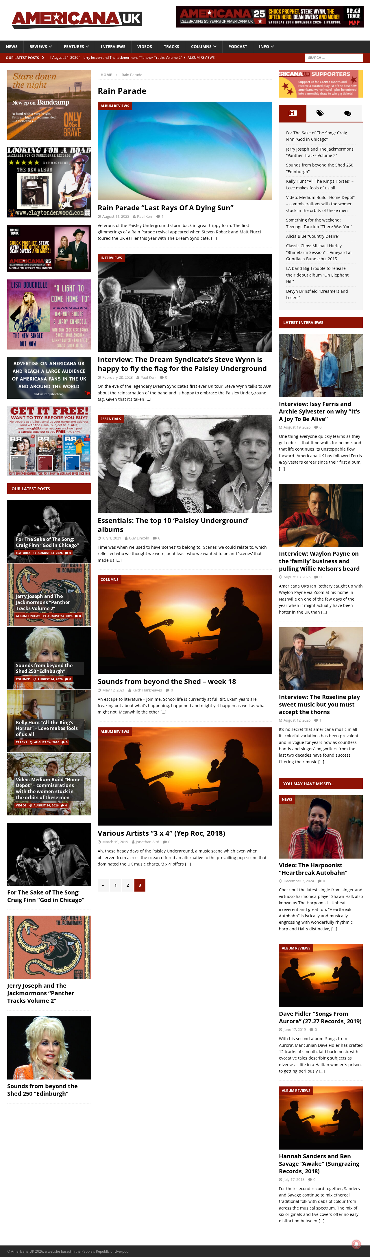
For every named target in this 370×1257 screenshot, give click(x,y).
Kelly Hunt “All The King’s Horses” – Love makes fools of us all (47, 728)
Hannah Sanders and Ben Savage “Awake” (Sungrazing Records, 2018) (319, 1163)
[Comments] (348, 113)
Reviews (38, 46)
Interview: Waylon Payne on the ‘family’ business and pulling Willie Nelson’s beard (319, 561)
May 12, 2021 (113, 690)
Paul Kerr (145, 216)
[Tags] (320, 113)
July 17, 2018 (294, 1179)
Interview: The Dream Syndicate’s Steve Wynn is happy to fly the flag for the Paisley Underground (182, 363)
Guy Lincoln (139, 538)
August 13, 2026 (297, 576)
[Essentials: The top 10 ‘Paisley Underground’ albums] (185, 464)
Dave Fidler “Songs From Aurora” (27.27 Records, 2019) (320, 1017)
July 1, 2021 (111, 538)
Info (264, 46)
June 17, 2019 (295, 1029)
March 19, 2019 (115, 841)
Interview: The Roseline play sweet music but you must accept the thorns (319, 704)
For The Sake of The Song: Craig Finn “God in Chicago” (47, 542)
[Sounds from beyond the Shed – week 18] (185, 624)
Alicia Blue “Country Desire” (312, 236)
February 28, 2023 (117, 377)
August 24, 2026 (50, 553)
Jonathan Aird (147, 841)
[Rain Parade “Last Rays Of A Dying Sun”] (185, 151)
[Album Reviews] (321, 975)
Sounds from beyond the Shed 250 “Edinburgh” (44, 668)
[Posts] (292, 113)
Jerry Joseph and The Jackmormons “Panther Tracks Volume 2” (43, 602)
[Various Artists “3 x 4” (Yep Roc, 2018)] (185, 776)
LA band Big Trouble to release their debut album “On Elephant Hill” (317, 275)
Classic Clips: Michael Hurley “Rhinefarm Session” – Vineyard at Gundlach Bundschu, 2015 (319, 252)
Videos (144, 46)
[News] (321, 826)
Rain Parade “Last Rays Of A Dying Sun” (166, 207)
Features (74, 46)
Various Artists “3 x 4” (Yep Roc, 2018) (161, 833)
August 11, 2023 (115, 216)
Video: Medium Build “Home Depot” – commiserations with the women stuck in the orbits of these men (48, 788)
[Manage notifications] (356, 1244)
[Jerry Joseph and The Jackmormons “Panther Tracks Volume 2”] (49, 947)
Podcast (237, 46)
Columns (201, 46)
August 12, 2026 (297, 720)
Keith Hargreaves (147, 690)
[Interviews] (321, 365)
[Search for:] (334, 57)
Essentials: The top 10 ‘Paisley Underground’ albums (173, 524)
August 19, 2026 (297, 427)
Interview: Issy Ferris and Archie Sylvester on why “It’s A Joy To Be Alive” (319, 411)
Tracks (171, 46)
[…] (214, 238)
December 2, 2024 (299, 880)
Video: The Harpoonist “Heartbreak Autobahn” (313, 869)
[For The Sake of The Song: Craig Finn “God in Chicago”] (49, 531)
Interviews (113, 46)
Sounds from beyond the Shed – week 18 (167, 681)
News (12, 46)
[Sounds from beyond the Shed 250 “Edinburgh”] (49, 657)
